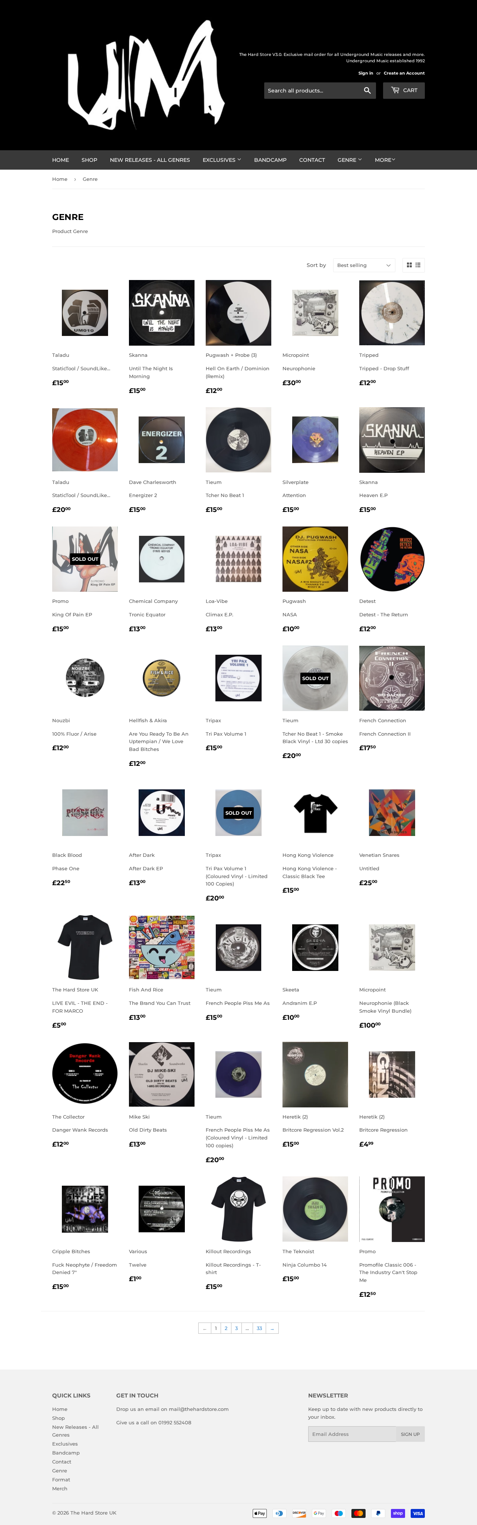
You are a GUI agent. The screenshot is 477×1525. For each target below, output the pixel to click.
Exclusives (220, 160)
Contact (312, 160)
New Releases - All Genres (150, 160)
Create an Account (404, 73)
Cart (409, 90)
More (383, 160)
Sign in (365, 73)
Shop (89, 160)
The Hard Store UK (93, 1513)
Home (60, 160)
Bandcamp (270, 160)
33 (259, 1328)
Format (61, 1479)
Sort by (316, 265)
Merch (59, 1488)
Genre (348, 160)
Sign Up (410, 1434)
